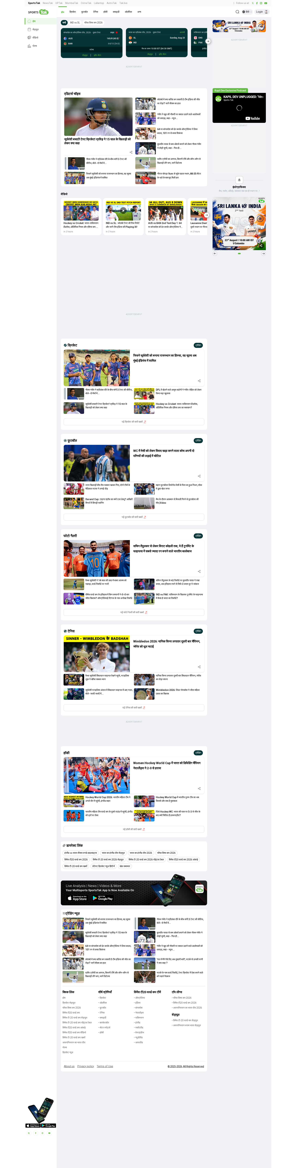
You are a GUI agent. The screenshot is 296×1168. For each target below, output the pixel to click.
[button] (62, 11)
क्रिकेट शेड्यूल (69, 1002)
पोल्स (35, 45)
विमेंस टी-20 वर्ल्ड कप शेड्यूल (75, 1017)
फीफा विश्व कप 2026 (72, 1007)
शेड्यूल (36, 29)
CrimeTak (86, 3)
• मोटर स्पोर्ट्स (104, 1027)
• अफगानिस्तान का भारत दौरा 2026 (187, 1007)
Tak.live (123, 3)
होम (34, 21)
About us (69, 1066)
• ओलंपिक (102, 1002)
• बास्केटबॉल (103, 1022)
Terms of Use (105, 1066)
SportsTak (34, 3)
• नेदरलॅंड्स (139, 1012)
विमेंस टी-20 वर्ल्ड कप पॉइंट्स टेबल (77, 1022)
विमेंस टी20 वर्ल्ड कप (71, 1012)
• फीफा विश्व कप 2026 (182, 997)
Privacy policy (85, 1066)
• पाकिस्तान (139, 1017)
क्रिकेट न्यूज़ (68, 1052)
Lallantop (99, 3)
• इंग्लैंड (137, 1022)
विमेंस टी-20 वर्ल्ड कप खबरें (74, 1037)
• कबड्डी (102, 1017)
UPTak (59, 3)
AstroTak (112, 3)
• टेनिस (101, 1012)
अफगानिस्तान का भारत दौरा (74, 1042)
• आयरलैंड (138, 1042)
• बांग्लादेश (138, 1007)
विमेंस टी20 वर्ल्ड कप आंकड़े (74, 1027)
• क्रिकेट (102, 997)
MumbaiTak (71, 3)
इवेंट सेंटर (97, 55)
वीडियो (35, 37)
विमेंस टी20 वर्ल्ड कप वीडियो (74, 1032)
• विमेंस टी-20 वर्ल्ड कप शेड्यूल (185, 1020)
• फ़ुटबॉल (102, 1007)
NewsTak (48, 3)
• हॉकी (101, 1032)
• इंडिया (137, 1002)
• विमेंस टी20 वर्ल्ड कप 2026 (184, 1002)
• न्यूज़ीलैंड (138, 1037)
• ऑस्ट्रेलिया (139, 997)
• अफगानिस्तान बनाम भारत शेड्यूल (186, 1025)
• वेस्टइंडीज (139, 1032)
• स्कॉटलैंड (138, 1027)
